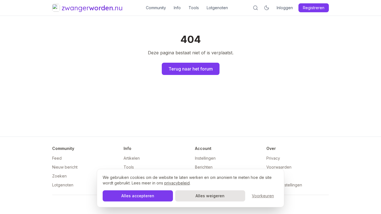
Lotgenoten (217, 7)
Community (156, 7)
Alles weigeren (210, 195)
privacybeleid (177, 183)
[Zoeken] (255, 7)
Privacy (273, 158)
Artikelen (132, 158)
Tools (194, 7)
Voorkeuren (263, 195)
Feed (57, 158)
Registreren (313, 7)
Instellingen (205, 158)
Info (177, 7)
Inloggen (285, 7)
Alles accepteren (137, 195)
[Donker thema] (266, 7)
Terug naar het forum (190, 69)
